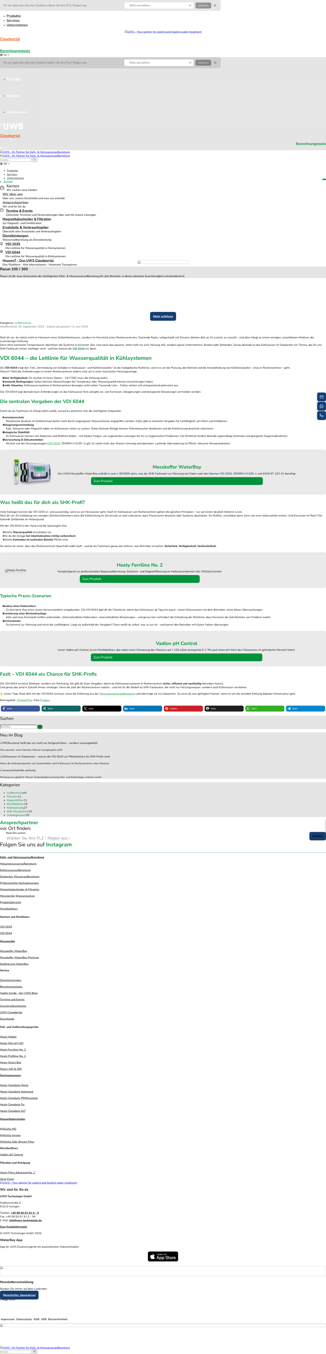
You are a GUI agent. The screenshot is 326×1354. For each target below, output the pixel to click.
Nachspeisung (17, 808)
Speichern (203, 5)
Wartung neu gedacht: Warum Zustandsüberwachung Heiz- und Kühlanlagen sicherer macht (50, 777)
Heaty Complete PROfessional (19, 1098)
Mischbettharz (17, 804)
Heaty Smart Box (10, 1062)
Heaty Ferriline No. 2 (13, 1050)
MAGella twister (10, 1135)
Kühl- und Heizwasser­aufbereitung (22, 857)
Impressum (8, 1319)
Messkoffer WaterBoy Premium (19, 957)
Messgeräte (7, 941)
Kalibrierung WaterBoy (14, 964)
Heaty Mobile (8, 1037)
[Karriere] (2, 188)
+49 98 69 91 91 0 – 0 (25, 1213)
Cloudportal (10, 38)
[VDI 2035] (1, 243)
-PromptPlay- (24, 700)
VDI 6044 (12, 252)
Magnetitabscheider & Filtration (27, 219)
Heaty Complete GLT (13, 1111)
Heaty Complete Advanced (16, 1092)
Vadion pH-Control (11, 1155)
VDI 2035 (12, 244)
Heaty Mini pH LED (11, 1043)
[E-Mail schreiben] (321, 397)
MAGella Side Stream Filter (17, 1142)
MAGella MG (8, 1129)
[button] (159, 5)
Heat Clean (7, 1179)
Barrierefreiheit (57, 1319)
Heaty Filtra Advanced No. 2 (17, 1173)
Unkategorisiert (18, 815)
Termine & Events (19, 210)
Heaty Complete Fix (12, 1104)
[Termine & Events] (1, 209)
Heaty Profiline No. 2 (13, 1056)
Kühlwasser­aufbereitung (15, 870)
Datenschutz (24, 1319)
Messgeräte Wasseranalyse (17, 896)
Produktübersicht (10, 902)
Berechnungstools (15, 50)
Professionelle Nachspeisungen (19, 883)
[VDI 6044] (1, 251)
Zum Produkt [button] (103, 481)
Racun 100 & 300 (11, 1069)
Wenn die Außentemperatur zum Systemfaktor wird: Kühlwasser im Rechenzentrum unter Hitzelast (54, 763)
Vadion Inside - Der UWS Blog (19, 993)
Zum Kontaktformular (13, 1227)
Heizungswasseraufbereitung (117, 694)
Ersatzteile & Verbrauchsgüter (26, 227)
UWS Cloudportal (11, 1012)
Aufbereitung (23, 323)
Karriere (13, 186)
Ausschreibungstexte (13, 1006)
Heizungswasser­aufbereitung (18, 864)
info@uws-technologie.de (25, 1220)
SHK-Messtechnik (19, 811)
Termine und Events (12, 999)
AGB (36, 1319)
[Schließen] (215, 5)
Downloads (7, 1019)
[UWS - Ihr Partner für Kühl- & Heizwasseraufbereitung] (35, 152)
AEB (44, 1319)
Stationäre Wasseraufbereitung (19, 877)
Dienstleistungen (15, 235)
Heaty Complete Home (14, 1085)
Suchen (318, 836)
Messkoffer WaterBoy (13, 951)
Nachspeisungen (10, 1075)
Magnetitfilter (17, 800)
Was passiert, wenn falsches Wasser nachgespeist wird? (31, 750)
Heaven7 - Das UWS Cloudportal (28, 260)
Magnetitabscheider (12, 1119)
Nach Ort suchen (16, 833)
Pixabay (45, 700)
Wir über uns (13, 194)
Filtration (14, 796)
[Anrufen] (321, 415)
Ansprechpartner (16, 202)
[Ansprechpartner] (321, 406)
